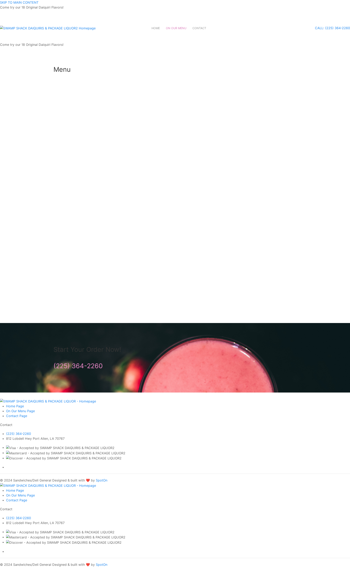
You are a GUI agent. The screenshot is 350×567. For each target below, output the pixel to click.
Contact (199, 28)
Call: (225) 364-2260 (332, 28)
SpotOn (101, 480)
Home (156, 28)
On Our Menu (176, 28)
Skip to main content (19, 2)
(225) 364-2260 (78, 366)
